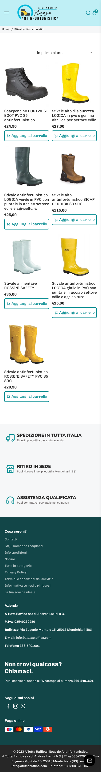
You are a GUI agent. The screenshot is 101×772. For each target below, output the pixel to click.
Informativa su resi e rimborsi (27, 585)
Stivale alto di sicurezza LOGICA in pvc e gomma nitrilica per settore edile (74, 115)
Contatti (11, 539)
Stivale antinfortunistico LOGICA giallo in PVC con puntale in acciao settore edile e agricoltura (74, 290)
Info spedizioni (16, 552)
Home (5, 29)
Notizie (10, 559)
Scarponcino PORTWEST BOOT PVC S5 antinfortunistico (26, 115)
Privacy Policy (16, 572)
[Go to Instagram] (16, 707)
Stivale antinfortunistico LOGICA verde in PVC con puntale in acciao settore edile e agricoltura (26, 202)
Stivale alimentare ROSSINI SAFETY (20, 285)
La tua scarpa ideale (20, 592)
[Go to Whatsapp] (23, 707)
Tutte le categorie (18, 566)
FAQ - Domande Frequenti (24, 546)
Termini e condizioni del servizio (29, 579)
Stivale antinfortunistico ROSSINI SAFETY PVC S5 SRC (26, 376)
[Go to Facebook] (8, 707)
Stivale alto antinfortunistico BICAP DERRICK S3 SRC (73, 199)
